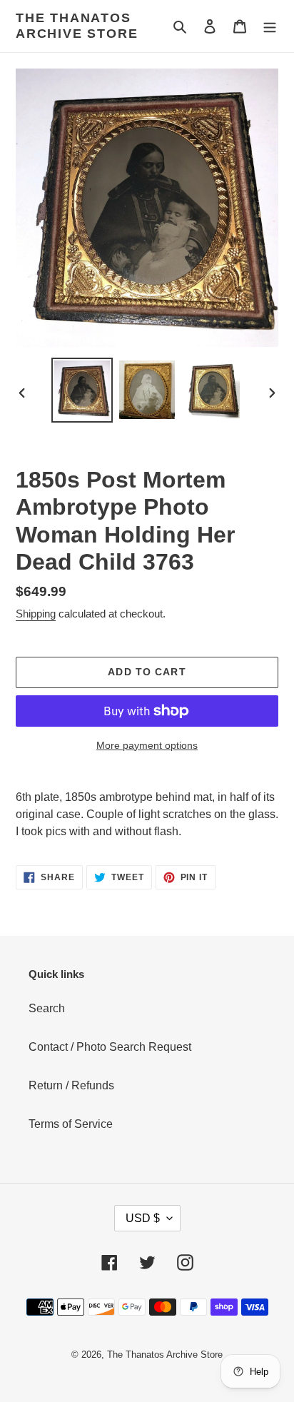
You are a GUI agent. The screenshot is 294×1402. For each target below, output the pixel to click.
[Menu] (270, 26)
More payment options (147, 745)
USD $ (143, 1218)
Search (47, 1008)
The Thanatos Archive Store (77, 26)
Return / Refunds (71, 1085)
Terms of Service (71, 1124)
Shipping (36, 613)
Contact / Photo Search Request (110, 1047)
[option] (82, 390)
